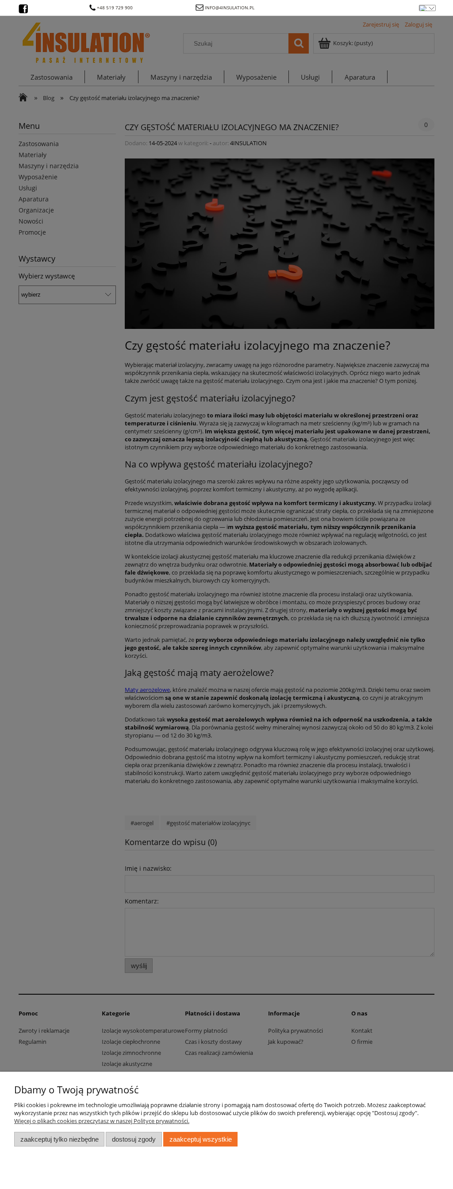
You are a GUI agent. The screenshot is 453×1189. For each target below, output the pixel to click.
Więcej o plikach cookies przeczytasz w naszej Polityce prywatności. (101, 1121)
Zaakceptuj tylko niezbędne (59, 1139)
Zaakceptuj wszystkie (200, 1139)
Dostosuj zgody (134, 1139)
